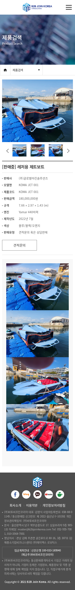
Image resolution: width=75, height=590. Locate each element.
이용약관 (32, 505)
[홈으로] (5, 70)
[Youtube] (49, 494)
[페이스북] (15, 494)
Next (68, 150)
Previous (7, 150)
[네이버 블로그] (26, 494)
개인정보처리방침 (53, 505)
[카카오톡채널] (37, 494)
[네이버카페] (60, 494)
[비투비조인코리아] (37, 7)
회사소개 (15, 505)
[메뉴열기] (69, 7)
